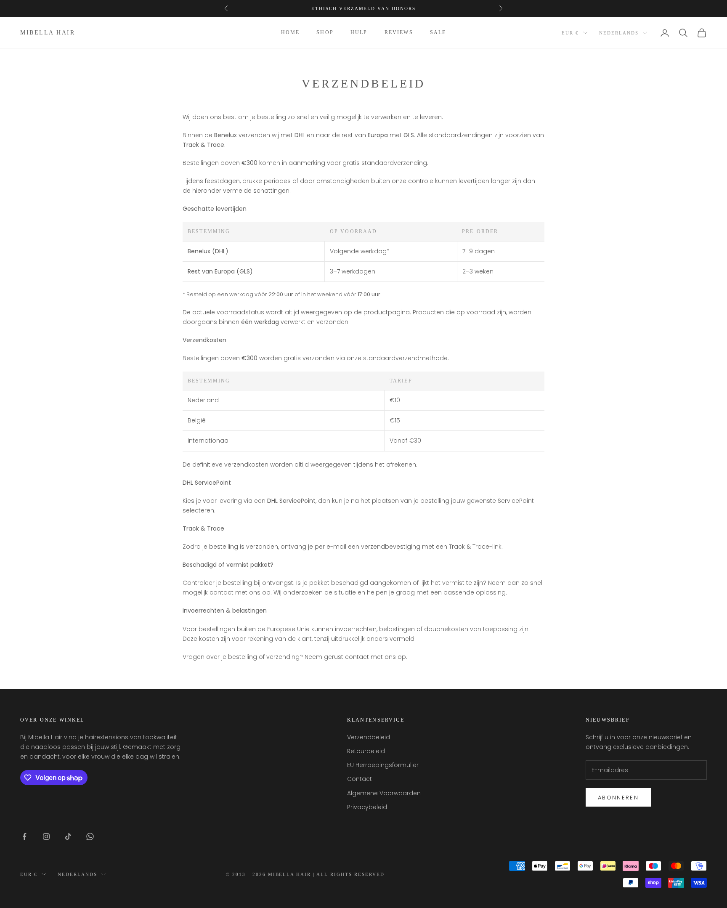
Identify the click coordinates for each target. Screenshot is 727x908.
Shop (325, 33)
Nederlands (619, 32)
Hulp (359, 33)
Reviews (399, 33)
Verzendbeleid (368, 737)
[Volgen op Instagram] (46, 836)
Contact (359, 779)
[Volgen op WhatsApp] (90, 836)
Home (290, 33)
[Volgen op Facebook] (24, 836)
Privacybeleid (367, 807)
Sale (438, 33)
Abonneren (618, 798)
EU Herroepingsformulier (383, 765)
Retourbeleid (366, 751)
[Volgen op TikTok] (68, 836)
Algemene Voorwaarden (384, 793)
